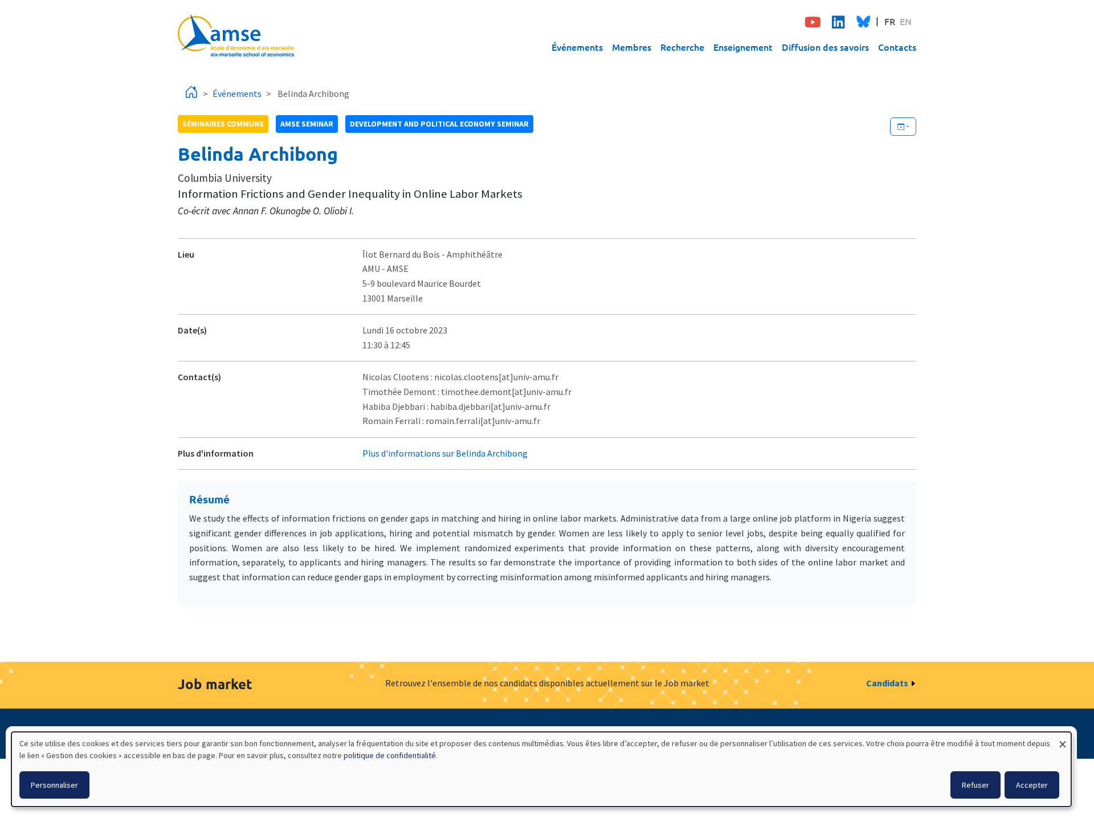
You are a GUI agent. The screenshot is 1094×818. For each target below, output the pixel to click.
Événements (577, 46)
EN (906, 21)
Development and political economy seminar (439, 124)
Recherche (682, 46)
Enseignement (743, 46)
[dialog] (541, 769)
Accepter (1032, 785)
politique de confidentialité (390, 755)
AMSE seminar (306, 124)
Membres (631, 46)
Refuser (975, 785)
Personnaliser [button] (54, 785)
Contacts (897, 46)
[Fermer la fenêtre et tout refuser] (1062, 739)
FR (889, 21)
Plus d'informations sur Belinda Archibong (445, 453)
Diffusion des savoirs (825, 46)
